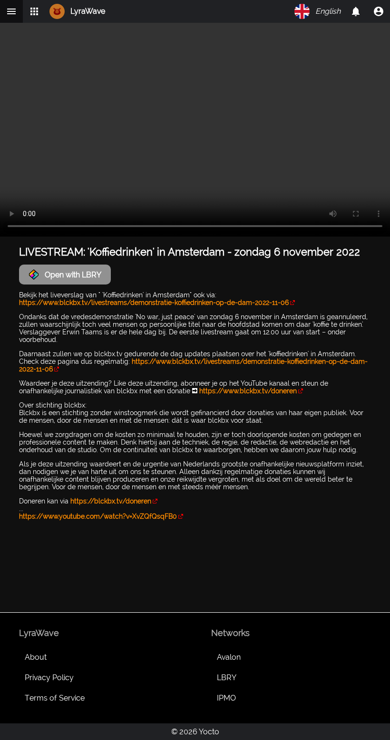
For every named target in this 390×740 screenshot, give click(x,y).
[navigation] (378, 11)
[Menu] (11, 11)
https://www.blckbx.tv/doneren (248, 391)
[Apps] (34, 11)
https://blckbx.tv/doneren (110, 501)
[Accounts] (355, 11)
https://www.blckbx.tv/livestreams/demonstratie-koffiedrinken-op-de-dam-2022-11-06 (154, 302)
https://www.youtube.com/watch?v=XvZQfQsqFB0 (98, 516)
